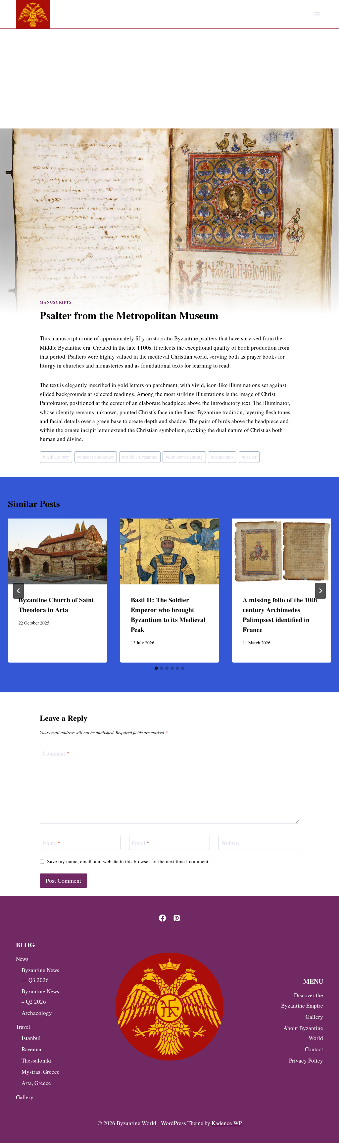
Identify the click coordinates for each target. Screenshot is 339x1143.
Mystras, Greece (41, 1071)
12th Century (56, 457)
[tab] (156, 668)
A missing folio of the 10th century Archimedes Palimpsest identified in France (280, 614)
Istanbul (31, 1038)
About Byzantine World (303, 1033)
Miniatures (222, 457)
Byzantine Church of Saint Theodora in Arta (56, 605)
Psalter (249, 457)
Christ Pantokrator (95, 457)
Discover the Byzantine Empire (302, 1000)
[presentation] (57, 551)
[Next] (320, 591)
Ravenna (31, 1049)
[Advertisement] (169, 78)
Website (230, 843)
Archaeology (37, 1013)
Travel (23, 1026)
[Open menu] (317, 14)
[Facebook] (162, 918)
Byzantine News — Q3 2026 (40, 975)
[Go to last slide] (18, 591)
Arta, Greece (36, 1083)
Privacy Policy (306, 1060)
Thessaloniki (37, 1060)
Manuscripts (56, 302)
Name (52, 843)
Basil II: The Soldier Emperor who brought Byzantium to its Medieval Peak (168, 614)
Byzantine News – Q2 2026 (40, 996)
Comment (56, 753)
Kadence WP (227, 1123)
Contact (314, 1049)
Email (141, 843)
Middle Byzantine (139, 457)
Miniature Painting (184, 457)
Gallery (24, 1097)
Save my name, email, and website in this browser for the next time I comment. (128, 861)
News (22, 959)
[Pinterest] (177, 918)
